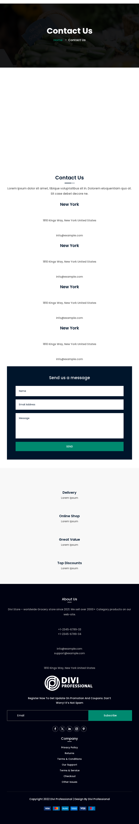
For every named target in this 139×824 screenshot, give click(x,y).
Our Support (69, 765)
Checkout (70, 776)
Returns (69, 753)
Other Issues (69, 782)
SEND (69, 446)
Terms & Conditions (69, 759)
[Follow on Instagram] (77, 729)
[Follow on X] (62, 729)
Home (58, 40)
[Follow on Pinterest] (84, 729)
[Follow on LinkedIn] (69, 729)
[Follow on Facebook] (55, 729)
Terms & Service (70, 770)
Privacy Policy (69, 747)
